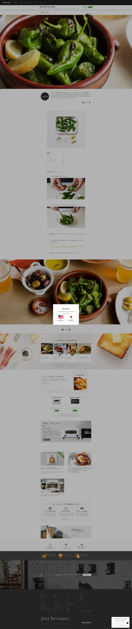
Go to (60, 320)
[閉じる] (128, 618)
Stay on (71, 320)
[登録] (127, 623)
